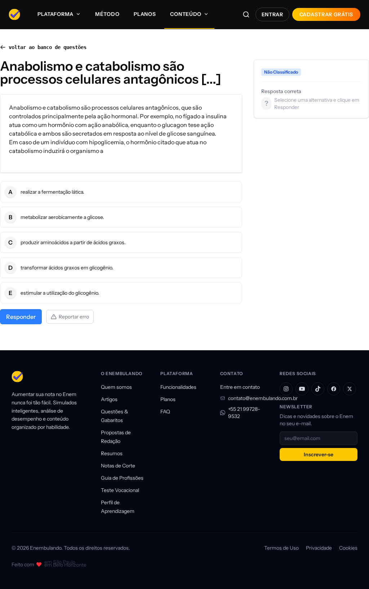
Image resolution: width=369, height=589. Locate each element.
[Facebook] (333, 388)
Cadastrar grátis (326, 14)
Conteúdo (185, 14)
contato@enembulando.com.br (248, 398)
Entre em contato (240, 387)
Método (107, 14)
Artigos (109, 399)
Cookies (348, 548)
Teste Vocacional (120, 490)
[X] (349, 388)
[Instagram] (286, 388)
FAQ (165, 411)
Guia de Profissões (122, 478)
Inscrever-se (318, 454)
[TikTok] (317, 388)
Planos (145, 14)
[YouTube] (301, 388)
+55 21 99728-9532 (244, 412)
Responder (21, 316)
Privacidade (319, 548)
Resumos (112, 453)
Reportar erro (74, 316)
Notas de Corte (118, 465)
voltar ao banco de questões (47, 47)
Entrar (272, 14)
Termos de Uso (281, 548)
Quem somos (116, 387)
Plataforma (55, 14)
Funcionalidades (178, 387)
